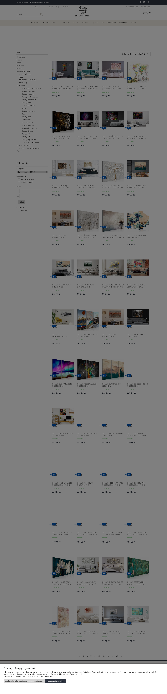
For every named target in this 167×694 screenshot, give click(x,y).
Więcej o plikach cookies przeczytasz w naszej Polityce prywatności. (29, 676)
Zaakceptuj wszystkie (55, 681)
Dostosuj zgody (37, 681)
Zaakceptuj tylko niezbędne (16, 681)
